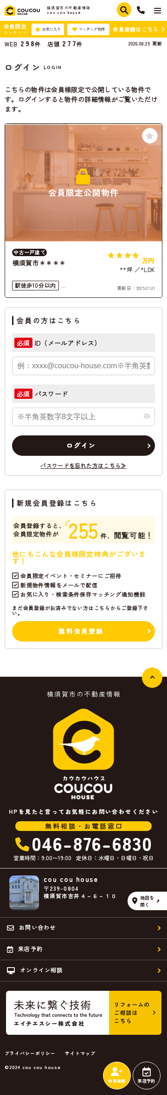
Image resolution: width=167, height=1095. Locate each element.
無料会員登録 (80, 631)
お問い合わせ (37, 927)
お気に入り (51, 28)
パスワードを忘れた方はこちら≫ (83, 465)
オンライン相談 (41, 970)
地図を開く (147, 901)
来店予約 (146, 1081)
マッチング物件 (92, 28)
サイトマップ (80, 1053)
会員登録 (116, 1081)
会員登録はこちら (135, 29)
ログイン (81, 445)
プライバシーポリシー (30, 1053)
